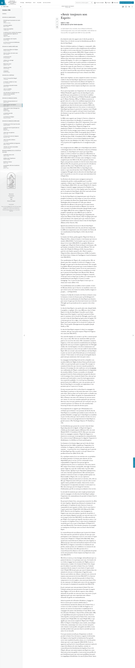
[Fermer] (57, 19)
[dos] (2, 7)
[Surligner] (57, 22)
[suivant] (133, 335)
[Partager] (57, 27)
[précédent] (24, 335)
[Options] (132, 6)
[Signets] (126, 6)
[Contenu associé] (129, 6)
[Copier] (57, 25)
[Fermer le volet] (21, 7)
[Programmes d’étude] (123, 6)
